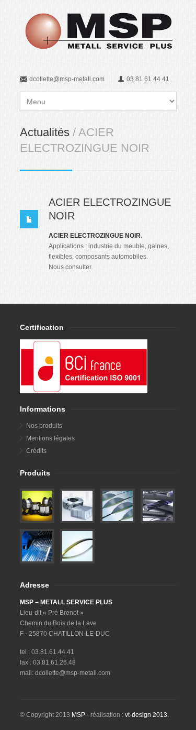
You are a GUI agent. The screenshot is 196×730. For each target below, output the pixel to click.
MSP (78, 714)
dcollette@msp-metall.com (67, 79)
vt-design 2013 (146, 714)
